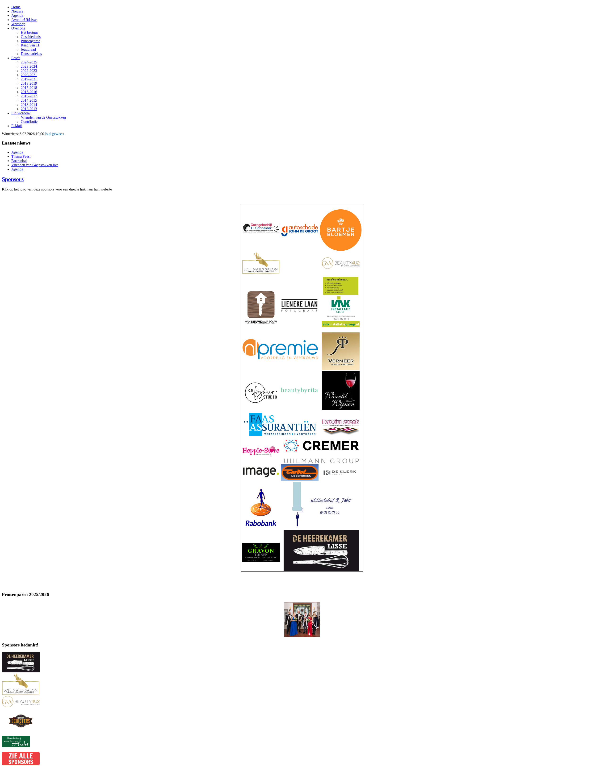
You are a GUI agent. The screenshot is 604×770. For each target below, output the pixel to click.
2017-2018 (29, 88)
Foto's (15, 58)
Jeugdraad (28, 49)
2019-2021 (29, 79)
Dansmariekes (31, 54)
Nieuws (17, 11)
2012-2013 (29, 109)
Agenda (17, 15)
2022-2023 (29, 71)
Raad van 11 (30, 45)
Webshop (18, 24)
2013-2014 (29, 105)
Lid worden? (20, 113)
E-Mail (16, 126)
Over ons (18, 28)
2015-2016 (29, 92)
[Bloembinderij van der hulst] (16, 746)
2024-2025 (29, 62)
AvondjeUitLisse (24, 20)
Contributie (29, 122)
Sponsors (13, 179)
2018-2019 (29, 83)
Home (16, 7)
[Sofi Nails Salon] (21, 694)
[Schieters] (21, 734)
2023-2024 (29, 66)
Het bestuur (29, 32)
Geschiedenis (31, 37)
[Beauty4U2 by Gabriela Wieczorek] (21, 706)
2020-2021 (29, 75)
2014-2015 (29, 100)
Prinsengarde (30, 41)
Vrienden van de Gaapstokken (43, 117)
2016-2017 (29, 96)
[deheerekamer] (21, 671)
